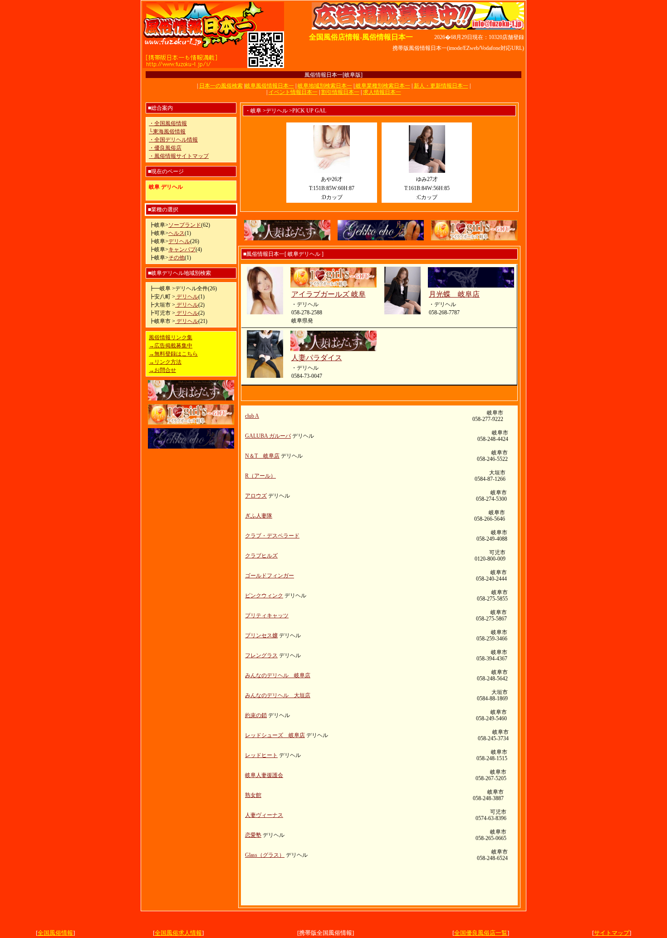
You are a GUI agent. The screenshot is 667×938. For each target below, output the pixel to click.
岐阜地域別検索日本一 (325, 86)
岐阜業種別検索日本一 (382, 86)
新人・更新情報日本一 (441, 86)
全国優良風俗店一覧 (480, 932)
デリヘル (179, 241)
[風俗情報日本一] (213, 67)
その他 (176, 257)
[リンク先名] (418, 27)
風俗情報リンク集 (170, 337)
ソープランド (184, 225)
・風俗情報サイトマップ (179, 156)
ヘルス (176, 233)
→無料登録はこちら (173, 354)
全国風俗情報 (55, 932)
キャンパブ (182, 249)
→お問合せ (162, 370)
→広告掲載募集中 (170, 345)
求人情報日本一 (382, 92)
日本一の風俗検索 (221, 86)
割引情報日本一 (340, 92)
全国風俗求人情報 (178, 932)
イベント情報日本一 (293, 92)
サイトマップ (611, 932)
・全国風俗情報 (168, 123)
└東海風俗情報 (167, 131)
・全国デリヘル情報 (173, 140)
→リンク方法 (165, 362)
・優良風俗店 (165, 148)
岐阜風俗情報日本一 (269, 86)
